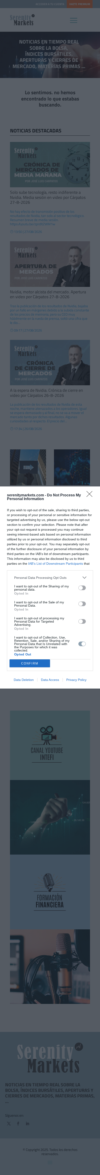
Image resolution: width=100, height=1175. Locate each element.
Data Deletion (24, 680)
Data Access (50, 680)
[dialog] (50, 587)
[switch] (82, 588)
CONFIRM (29, 663)
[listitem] (50, 577)
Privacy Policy (76, 680)
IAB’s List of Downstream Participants (55, 563)
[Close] (91, 495)
